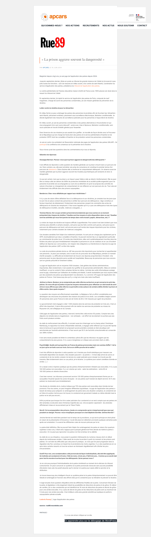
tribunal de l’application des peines (86, 86)
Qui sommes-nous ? (51, 25)
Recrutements (91, 25)
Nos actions (72, 25)
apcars (46, 67)
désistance (53, 169)
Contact (142, 25)
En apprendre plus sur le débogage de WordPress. (91, 520)
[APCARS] (93, 21)
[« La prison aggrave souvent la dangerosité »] (53, 51)
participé (43, 144)
